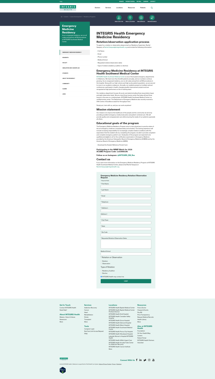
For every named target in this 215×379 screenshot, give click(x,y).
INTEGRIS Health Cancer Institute (119, 346)
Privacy (114, 364)
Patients (142, 7)
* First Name (105, 184)
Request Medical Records (145, 317)
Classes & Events (142, 310)
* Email (103, 196)
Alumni (64, 88)
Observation (106, 263)
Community (65, 83)
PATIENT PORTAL (130, 1)
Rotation (105, 261)
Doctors (97, 7)
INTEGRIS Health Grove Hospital (119, 320)
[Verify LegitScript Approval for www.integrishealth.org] (63, 370)
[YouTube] (153, 359)
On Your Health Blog (143, 333)
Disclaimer (119, 364)
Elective (104, 273)
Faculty (64, 62)
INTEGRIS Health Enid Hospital (118, 314)
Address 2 (104, 214)
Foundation (141, 331)
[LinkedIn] (140, 359)
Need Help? (63, 310)
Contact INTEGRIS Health (68, 307)
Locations (119, 7)
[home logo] (68, 9)
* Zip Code (104, 232)
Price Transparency (143, 315)
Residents (65, 57)
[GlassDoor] (145, 359)
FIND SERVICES (141, 21)
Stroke (86, 317)
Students (65, 73)
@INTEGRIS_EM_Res (126, 155)
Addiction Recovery (90, 307)
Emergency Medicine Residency (72, 52)
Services (108, 7)
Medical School (106, 251)
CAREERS (145, 1)
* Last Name (105, 190)
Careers (66, 16)
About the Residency (68, 78)
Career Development (76, 16)
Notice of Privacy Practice (105, 364)
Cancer (86, 310)
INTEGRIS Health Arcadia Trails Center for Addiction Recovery (121, 343)
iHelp (86, 333)
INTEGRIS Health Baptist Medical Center (122, 307)
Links (64, 94)
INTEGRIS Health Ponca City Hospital (121, 331)
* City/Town (104, 220)
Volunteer (140, 342)
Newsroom (63, 319)
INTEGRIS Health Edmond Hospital (120, 323)
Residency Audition (108, 271)
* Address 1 (104, 208)
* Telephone (104, 202)
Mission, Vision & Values (67, 317)
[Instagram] (149, 359)
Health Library (141, 319)
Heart (86, 312)
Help (61, 1)
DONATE (121, 1)
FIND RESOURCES (152, 21)
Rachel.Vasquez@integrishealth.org (115, 47)
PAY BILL (139, 1)
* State (103, 226)
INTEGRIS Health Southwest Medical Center (110, 77)
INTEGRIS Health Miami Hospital (119, 325)
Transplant (87, 319)
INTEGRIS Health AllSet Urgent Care (120, 340)
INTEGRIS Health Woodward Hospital (121, 334)
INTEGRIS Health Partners (145, 340)
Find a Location (130, 21)
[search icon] (152, 7)
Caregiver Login (89, 329)
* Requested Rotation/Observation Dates (114, 238)
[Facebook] (136, 359)
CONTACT (152, 1)
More (61, 322)
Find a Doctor (119, 21)
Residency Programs (89, 16)
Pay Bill (139, 312)
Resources (131, 7)
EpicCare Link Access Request (94, 331)
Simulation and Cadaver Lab (71, 68)
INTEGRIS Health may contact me (113, 276)
